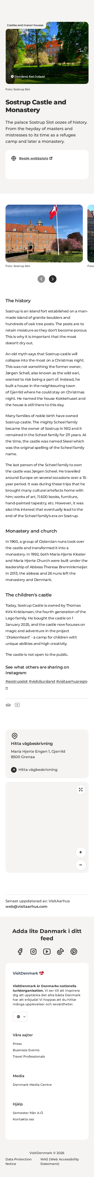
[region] (47, 827)
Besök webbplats (33, 158)
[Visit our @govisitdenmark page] (60, 952)
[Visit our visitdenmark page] (47, 952)
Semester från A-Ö (28, 1113)
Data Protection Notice (18, 1161)
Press (17, 1044)
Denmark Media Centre (32, 1085)
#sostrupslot (16, 681)
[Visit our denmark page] (20, 952)
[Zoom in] (80, 852)
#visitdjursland (42, 681)
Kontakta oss (23, 1119)
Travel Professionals (29, 1056)
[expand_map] (81, 790)
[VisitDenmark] (28, 973)
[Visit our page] (33, 952)
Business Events (26, 1050)
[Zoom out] (80, 865)
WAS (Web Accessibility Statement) (59, 1161)
